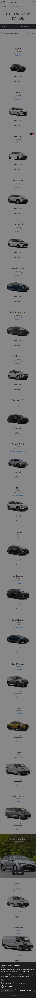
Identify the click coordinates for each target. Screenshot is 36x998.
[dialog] (18, 499)
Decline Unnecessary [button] (24, 990)
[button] (18, 995)
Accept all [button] (8, 990)
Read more (26, 976)
